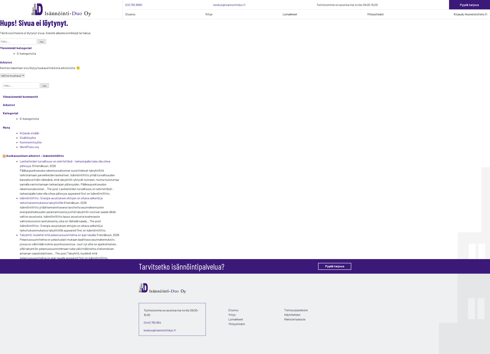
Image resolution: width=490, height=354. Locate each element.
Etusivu (130, 14)
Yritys (208, 14)
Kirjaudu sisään (29, 133)
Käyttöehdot (292, 314)
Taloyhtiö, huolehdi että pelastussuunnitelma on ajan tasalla (58, 235)
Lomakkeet (290, 14)
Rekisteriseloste (294, 319)
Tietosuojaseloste (296, 310)
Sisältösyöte (28, 137)
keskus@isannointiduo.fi (229, 5)
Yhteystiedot (375, 14)
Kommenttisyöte (31, 142)
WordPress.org (29, 147)
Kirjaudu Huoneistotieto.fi (470, 14)
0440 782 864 (152, 322)
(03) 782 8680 (133, 5)
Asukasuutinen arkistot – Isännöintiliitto (35, 155)
